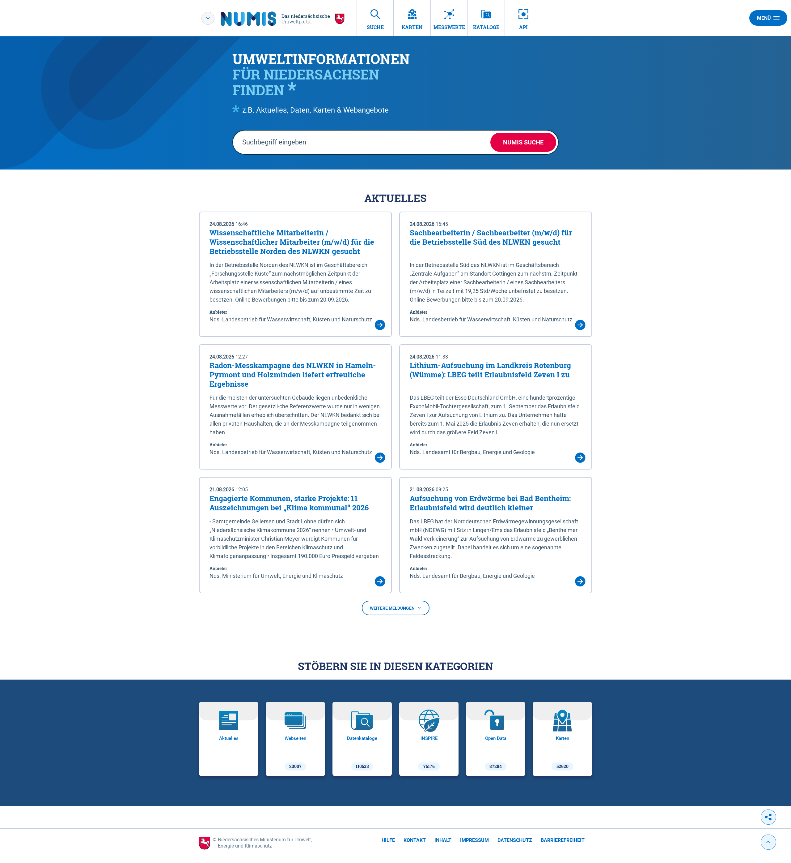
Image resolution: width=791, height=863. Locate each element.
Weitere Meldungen (392, 608)
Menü (764, 18)
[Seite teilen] (768, 817)
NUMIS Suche (523, 142)
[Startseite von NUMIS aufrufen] (283, 18)
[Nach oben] (768, 842)
